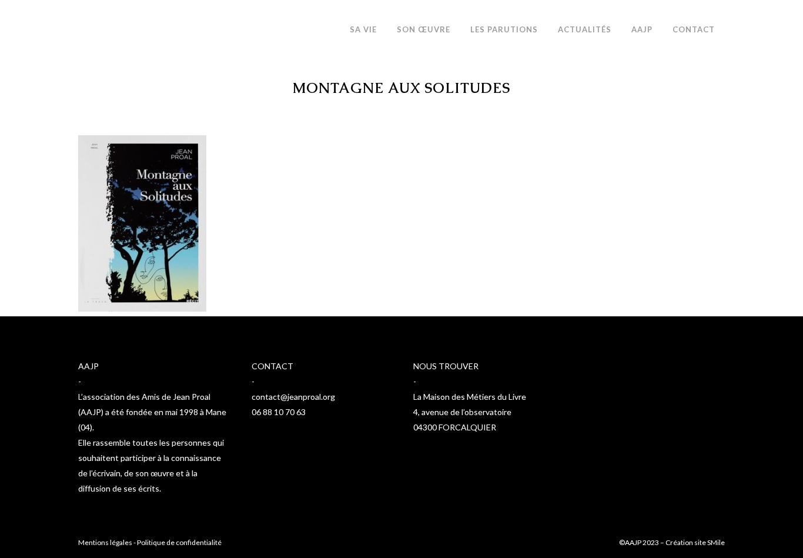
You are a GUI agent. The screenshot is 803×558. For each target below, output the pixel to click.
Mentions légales (105, 542)
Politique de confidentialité (179, 542)
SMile (716, 542)
